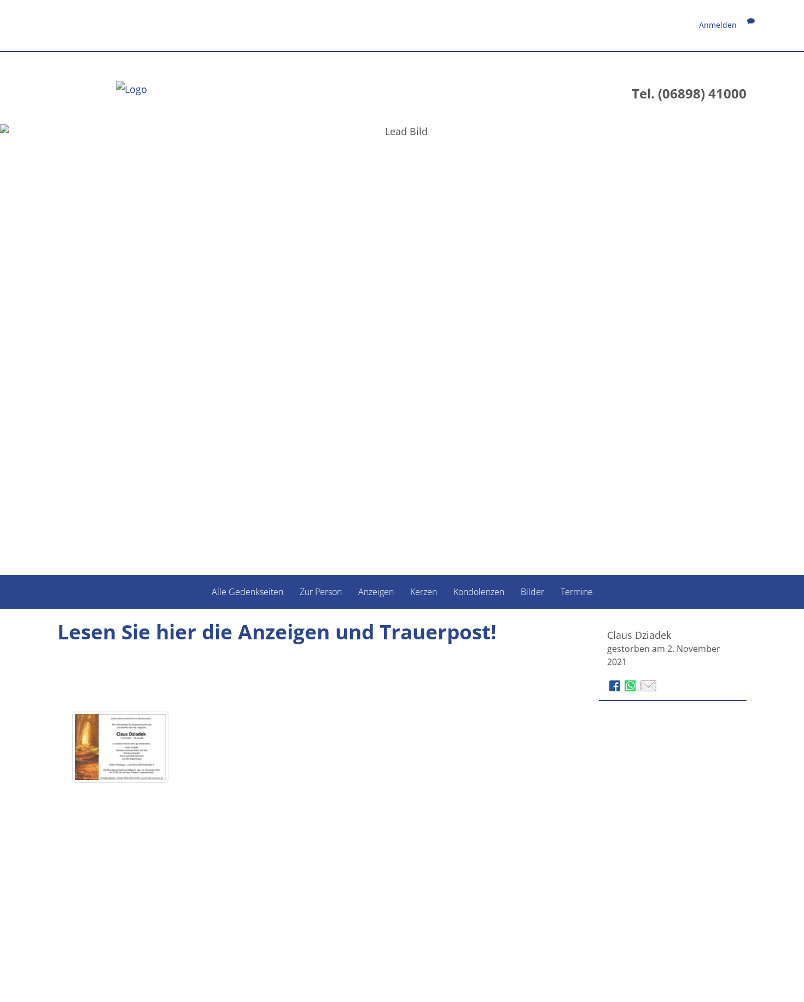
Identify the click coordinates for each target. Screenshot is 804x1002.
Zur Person (321, 592)
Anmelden (718, 25)
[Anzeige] (120, 747)
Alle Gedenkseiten (247, 592)
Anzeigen (376, 592)
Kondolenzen (478, 592)
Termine (577, 592)
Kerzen (423, 592)
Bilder (532, 592)
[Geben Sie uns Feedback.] (751, 25)
